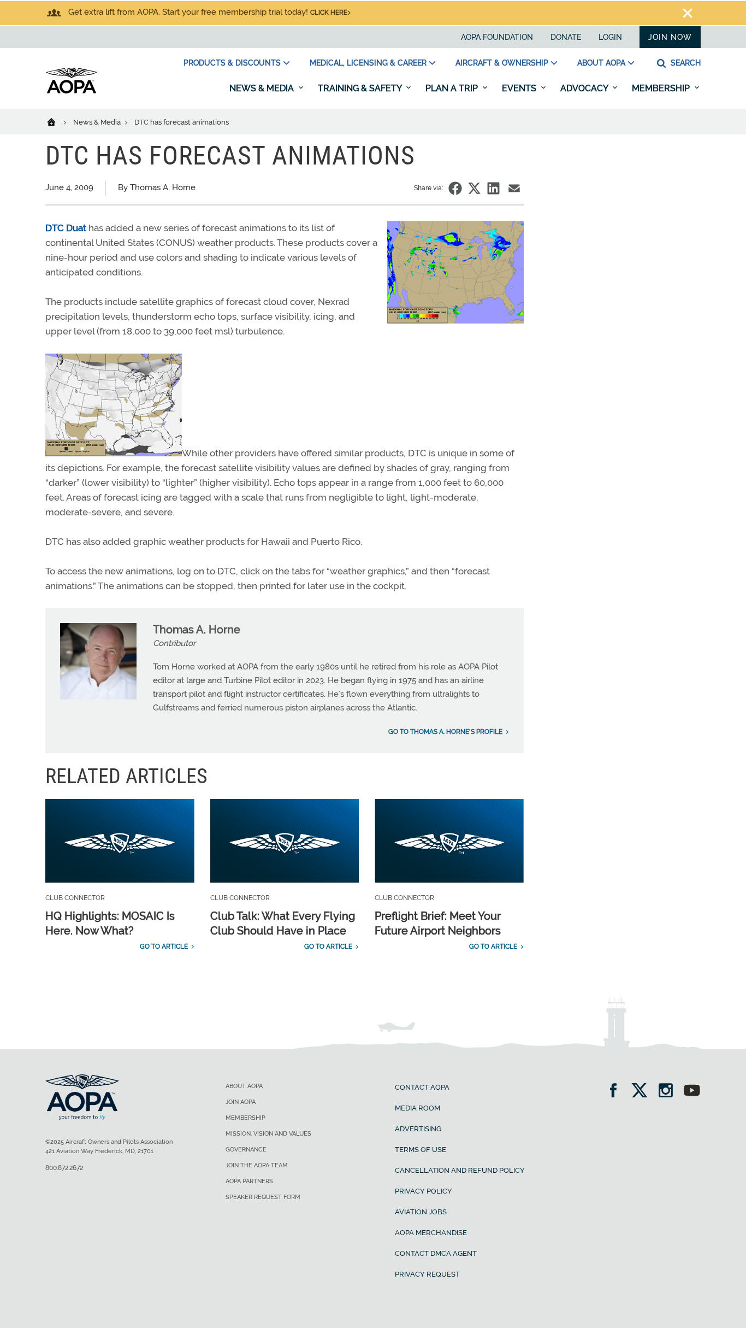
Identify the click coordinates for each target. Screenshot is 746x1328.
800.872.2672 (64, 1168)
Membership (662, 88)
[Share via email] (514, 188)
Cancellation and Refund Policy (460, 1170)
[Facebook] (617, 1091)
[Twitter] (643, 1091)
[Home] (58, 121)
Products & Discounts (232, 62)
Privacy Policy (423, 1191)
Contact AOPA (422, 1087)
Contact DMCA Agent (436, 1253)
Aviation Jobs (421, 1212)
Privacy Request (427, 1274)
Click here (328, 12)
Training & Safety (361, 88)
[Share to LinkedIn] (493, 188)
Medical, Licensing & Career (368, 62)
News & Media (262, 88)
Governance (246, 1149)
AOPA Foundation (497, 37)
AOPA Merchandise (431, 1233)
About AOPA (601, 62)
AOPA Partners (249, 1181)
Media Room (417, 1108)
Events (520, 88)
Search (684, 62)
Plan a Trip (452, 88)
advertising (418, 1129)
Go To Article (164, 946)
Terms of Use (420, 1149)
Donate (565, 37)
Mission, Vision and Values (268, 1133)
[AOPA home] (71, 91)
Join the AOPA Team (257, 1165)
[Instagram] (669, 1091)
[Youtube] (692, 1091)
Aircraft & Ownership (501, 62)
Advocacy (585, 88)
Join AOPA (241, 1102)
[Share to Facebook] (455, 188)
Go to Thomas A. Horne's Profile (445, 732)
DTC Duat (65, 227)
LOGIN (610, 37)
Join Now (670, 37)
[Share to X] (474, 188)
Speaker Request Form (263, 1197)
